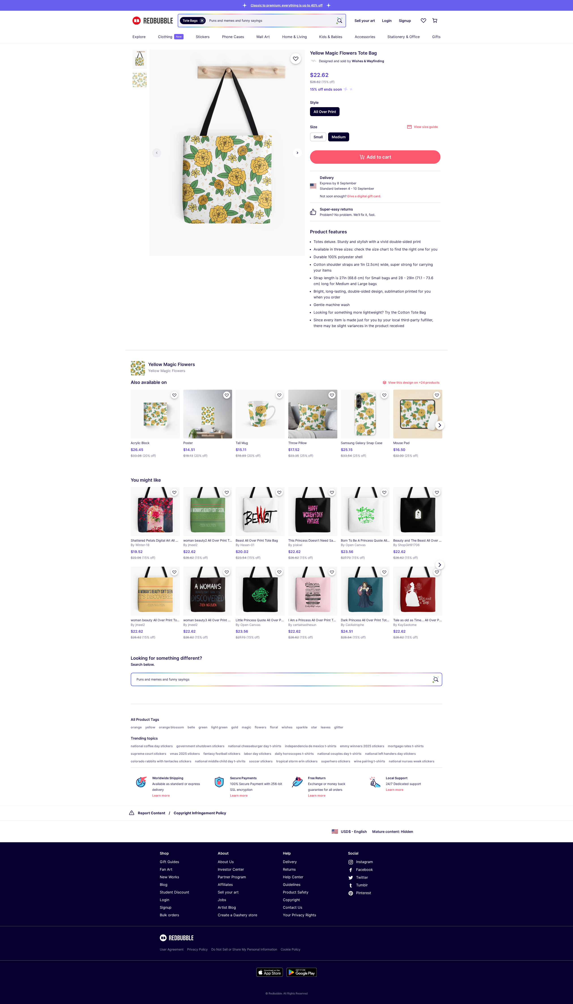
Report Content (151, 813)
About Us (226, 861)
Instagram (364, 861)
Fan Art (166, 869)
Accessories (365, 36)
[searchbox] (286, 679)
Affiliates (225, 884)
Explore (139, 36)
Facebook (364, 869)
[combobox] (262, 20)
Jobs (222, 900)
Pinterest (363, 893)
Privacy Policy (197, 949)
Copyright (291, 900)
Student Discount (174, 892)
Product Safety (295, 892)
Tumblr (362, 885)
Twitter (362, 877)
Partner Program (232, 877)
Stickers (203, 36)
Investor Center (231, 869)
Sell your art (228, 892)
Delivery (290, 861)
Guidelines (291, 884)
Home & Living (294, 36)
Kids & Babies (330, 36)
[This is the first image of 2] (156, 152)
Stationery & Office (403, 36)
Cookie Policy (290, 949)
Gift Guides (169, 861)
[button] (287, 5)
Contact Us (292, 907)
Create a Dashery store (237, 915)
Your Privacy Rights (299, 915)
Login (164, 900)
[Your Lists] (423, 20)
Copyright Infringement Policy (200, 813)
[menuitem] (139, 36)
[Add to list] (295, 58)
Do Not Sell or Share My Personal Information (244, 949)
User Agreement (172, 949)
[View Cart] (435, 20)
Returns (289, 869)
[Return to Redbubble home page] (153, 21)
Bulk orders (169, 915)
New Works (169, 877)
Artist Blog (227, 907)
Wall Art (263, 36)
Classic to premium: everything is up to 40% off (287, 5)
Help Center (293, 877)
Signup (165, 907)
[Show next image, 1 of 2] (297, 152)
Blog (163, 884)
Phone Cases (233, 36)
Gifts (436, 36)
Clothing (170, 36)
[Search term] (339, 20)
